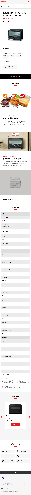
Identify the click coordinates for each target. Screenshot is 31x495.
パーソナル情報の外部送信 (20, 483)
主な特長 (13, 76)
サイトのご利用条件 (4, 483)
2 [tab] (15, 434)
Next (29, 417)
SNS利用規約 (3, 484)
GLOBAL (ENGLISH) (4, 488)
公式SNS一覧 (9, 484)
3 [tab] (16, 434)
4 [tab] (18, 434)
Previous (1, 417)
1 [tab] (13, 434)
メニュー (27, 6)
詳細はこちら (15, 424)
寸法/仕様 (20, 76)
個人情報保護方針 (12, 483)
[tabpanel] (15, 415)
